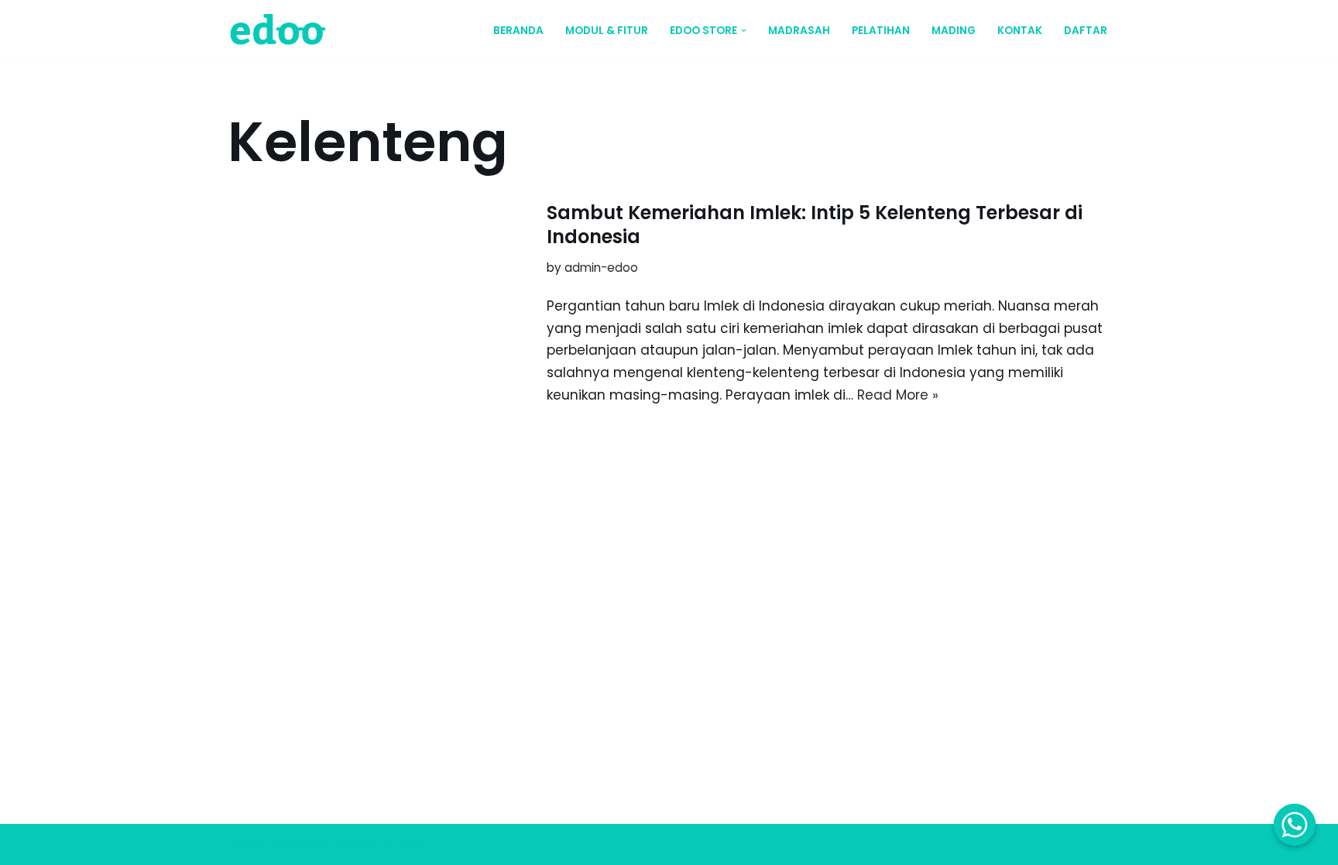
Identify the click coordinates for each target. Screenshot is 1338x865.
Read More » (897, 395)
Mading (953, 30)
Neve (245, 844)
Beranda (518, 30)
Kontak (1019, 30)
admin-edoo (601, 267)
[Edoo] (282, 30)
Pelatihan (881, 30)
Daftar (1085, 30)
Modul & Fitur (606, 30)
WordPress (390, 844)
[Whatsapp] (1295, 825)
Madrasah (799, 30)
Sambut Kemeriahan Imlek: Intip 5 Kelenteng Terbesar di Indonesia (814, 224)
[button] (743, 30)
